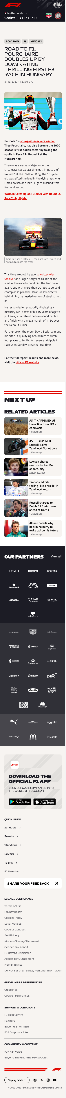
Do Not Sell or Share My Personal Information (33, 971)
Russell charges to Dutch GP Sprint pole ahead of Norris (42, 506)
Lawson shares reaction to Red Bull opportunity (41, 465)
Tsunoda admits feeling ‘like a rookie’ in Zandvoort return (43, 485)
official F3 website (27, 362)
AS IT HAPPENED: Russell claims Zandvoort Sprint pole (43, 444)
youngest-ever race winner (37, 141)
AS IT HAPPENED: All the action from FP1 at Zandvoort (43, 424)
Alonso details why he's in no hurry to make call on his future (43, 526)
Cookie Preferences (17, 996)
